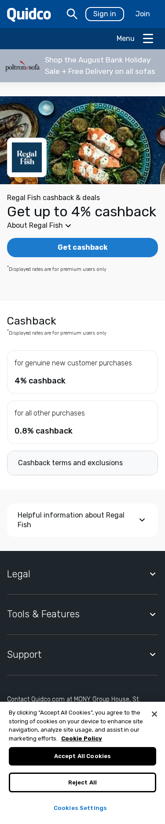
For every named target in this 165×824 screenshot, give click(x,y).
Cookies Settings (80, 808)
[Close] (154, 714)
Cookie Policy (81, 738)
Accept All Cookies (82, 756)
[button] (82, 65)
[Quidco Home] (29, 14)
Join (143, 14)
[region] (82, 763)
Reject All (82, 782)
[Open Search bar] (72, 14)
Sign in (104, 14)
